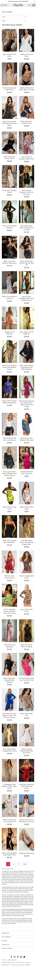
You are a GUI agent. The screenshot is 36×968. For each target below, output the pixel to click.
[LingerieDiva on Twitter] (24, 957)
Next (25, 864)
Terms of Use (21, 964)
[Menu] (1, 5)
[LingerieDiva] (18, 5)
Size (3, 16)
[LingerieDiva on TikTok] (21, 957)
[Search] (29, 5)
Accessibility (27, 964)
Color (3, 20)
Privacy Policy (14, 964)
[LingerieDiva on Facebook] (11, 957)
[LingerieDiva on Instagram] (14, 957)
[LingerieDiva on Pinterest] (18, 957)
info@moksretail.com (12, 959)
